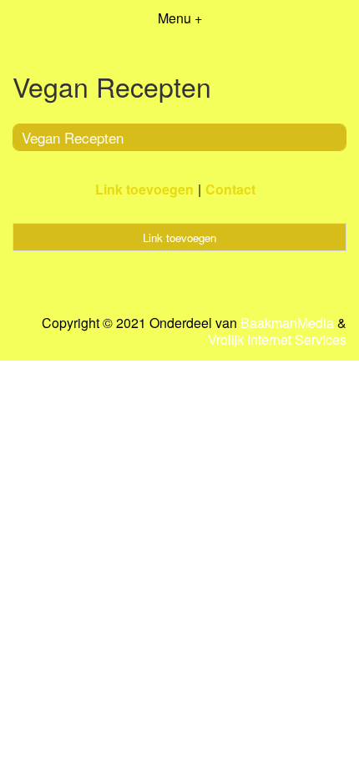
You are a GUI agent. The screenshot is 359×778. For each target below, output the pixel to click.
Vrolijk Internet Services (277, 339)
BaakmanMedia (287, 323)
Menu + (180, 18)
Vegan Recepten (73, 137)
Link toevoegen (144, 189)
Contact (230, 189)
